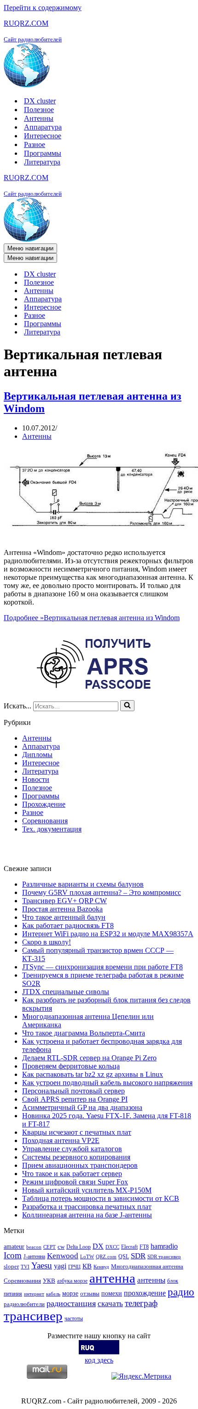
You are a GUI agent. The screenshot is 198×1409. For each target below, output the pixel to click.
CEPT (49, 1247)
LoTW (87, 1256)
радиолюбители (24, 1304)
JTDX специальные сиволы (65, 992)
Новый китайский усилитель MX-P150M (86, 1190)
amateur (14, 1246)
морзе (70, 1293)
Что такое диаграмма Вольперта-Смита (83, 1033)
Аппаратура (43, 127)
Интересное (42, 136)
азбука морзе (72, 1281)
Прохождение (43, 804)
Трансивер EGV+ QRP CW (64, 901)
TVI (25, 1266)
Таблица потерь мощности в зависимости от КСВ (100, 1198)
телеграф (141, 1303)
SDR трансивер (164, 1256)
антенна (112, 1278)
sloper (11, 1266)
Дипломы (37, 754)
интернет (34, 1293)
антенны (151, 1280)
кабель (53, 1293)
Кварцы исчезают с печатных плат (76, 1132)
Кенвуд (101, 1266)
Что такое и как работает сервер (72, 1173)
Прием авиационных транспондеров (80, 1165)
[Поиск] (127, 705)
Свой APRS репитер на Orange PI (75, 1099)
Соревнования (45, 821)
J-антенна (34, 1256)
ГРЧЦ (74, 1266)
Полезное (39, 109)
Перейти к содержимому (43, 7)
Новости (35, 779)
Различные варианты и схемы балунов (83, 884)
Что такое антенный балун (63, 917)
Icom (13, 1255)
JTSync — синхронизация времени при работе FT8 (102, 967)
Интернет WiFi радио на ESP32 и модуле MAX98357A (107, 934)
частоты (73, 1318)
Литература (42, 162)
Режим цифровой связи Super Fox (75, 1182)
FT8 (144, 1247)
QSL (123, 1256)
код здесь (99, 1360)
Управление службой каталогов (72, 1149)
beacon (33, 1247)
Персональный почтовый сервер (73, 1091)
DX (98, 1246)
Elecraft (129, 1247)
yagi (60, 1266)
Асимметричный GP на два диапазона (82, 1107)
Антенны (38, 118)
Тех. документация (52, 829)
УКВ (49, 1280)
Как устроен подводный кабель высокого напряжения (107, 1082)
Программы (42, 153)
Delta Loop (78, 1247)
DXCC (112, 1247)
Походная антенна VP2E (60, 1140)
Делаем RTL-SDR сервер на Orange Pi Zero (89, 1058)
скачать (110, 1303)
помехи (111, 1293)
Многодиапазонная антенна (147, 1266)
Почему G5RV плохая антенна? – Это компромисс (101, 892)
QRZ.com (106, 1256)
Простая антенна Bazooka (62, 909)
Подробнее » (92, 618)
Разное (34, 144)
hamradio (164, 1246)
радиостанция (71, 1303)
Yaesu (41, 1265)
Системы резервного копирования (76, 1157)
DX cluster (40, 101)
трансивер (33, 1315)
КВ (87, 1266)
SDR (138, 1255)
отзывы (89, 1293)
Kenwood (62, 1255)
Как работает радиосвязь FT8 (68, 925)
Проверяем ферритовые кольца (71, 1066)
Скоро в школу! (46, 942)
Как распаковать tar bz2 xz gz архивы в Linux (92, 1074)
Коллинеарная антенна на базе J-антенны (87, 1215)
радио (181, 1292)
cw (61, 1246)
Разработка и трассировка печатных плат (86, 1207)
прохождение (145, 1293)
